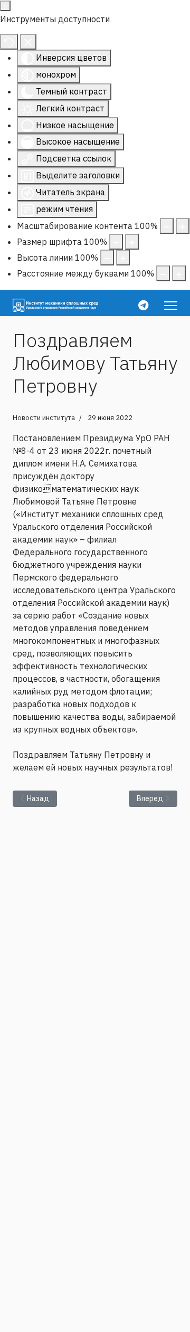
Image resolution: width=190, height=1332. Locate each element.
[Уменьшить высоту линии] (107, 257)
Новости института (44, 417)
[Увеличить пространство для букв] (179, 273)
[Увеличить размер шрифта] (132, 242)
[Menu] (170, 305)
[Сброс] (9, 42)
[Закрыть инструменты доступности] (28, 42)
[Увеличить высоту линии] (123, 257)
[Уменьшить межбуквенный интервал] (163, 273)
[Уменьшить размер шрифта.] (116, 242)
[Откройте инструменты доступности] (5, 6)
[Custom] (143, 305)
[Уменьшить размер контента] (167, 226)
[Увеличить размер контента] (182, 226)
